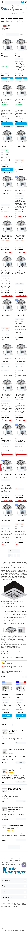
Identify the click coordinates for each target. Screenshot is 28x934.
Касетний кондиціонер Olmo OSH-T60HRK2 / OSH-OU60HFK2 (6, 476)
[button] (23, 677)
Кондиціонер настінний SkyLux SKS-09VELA (17, 730)
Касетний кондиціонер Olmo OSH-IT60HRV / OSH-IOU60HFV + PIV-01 (7, 520)
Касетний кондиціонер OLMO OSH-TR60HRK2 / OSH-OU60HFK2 (6, 237)
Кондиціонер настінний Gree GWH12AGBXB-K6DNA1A (15, 789)
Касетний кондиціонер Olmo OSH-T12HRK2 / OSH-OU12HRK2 (20, 396)
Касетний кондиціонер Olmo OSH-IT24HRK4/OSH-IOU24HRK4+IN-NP (20, 101)
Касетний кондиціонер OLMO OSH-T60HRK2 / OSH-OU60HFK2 (6, 360)
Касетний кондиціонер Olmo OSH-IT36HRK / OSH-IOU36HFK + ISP (6, 192)
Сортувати (22, 34)
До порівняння (7, 718)
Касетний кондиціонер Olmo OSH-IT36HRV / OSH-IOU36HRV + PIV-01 (7, 272)
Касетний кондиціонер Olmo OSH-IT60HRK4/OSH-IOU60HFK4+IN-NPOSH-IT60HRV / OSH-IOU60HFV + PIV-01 (21, 55)
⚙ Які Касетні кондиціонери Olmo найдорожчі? (12, 671)
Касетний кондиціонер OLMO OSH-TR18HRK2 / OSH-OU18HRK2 (20, 272)
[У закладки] (8, 50)
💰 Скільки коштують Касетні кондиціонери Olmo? (10, 662)
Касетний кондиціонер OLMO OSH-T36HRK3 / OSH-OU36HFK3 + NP (20, 360)
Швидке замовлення (7, 81)
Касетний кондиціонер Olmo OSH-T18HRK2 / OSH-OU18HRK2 (20, 520)
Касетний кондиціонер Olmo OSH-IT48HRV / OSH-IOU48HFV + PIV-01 (7, 396)
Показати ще (15, 551)
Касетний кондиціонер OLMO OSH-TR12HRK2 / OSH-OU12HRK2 (20, 146)
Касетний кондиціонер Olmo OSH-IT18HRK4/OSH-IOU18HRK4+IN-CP (6, 101)
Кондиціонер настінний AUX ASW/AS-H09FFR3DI (6, 696)
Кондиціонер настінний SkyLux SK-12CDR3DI (17, 750)
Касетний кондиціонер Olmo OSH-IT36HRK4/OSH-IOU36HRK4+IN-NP (6, 146)
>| (18, 555)
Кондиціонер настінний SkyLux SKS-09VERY (17, 769)
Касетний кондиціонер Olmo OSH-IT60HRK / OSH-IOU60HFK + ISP (20, 440)
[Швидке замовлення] (5, 690)
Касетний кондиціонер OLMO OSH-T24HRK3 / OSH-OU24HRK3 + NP (20, 237)
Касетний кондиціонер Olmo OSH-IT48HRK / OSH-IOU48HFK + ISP (6, 315)
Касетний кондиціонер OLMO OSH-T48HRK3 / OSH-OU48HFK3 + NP (20, 476)
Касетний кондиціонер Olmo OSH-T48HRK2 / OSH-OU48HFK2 (20, 315)
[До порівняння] (5, 50)
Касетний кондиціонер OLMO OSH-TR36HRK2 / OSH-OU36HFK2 (6, 440)
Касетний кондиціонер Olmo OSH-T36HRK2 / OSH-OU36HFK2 (20, 192)
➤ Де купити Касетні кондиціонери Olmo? (12, 657)
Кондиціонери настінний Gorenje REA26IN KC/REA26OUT (20, 696)
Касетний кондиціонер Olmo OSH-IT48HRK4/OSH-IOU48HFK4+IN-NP (6, 55)
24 (3, 34)
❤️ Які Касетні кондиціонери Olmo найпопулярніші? (12, 667)
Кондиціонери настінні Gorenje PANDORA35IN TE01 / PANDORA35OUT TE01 (15, 827)
